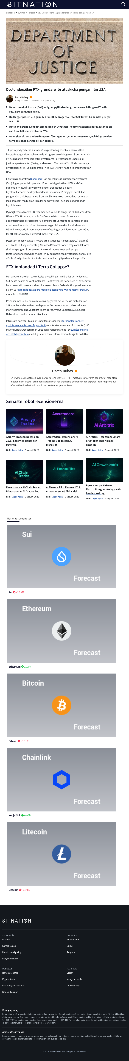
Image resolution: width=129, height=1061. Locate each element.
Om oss (6, 939)
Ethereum (14, 667)
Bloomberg (36, 179)
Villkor (70, 973)
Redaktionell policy (11, 952)
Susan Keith (17, 450)
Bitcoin (12, 741)
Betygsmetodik (10, 958)
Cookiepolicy (73, 985)
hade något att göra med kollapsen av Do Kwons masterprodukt (53, 290)
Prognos (71, 952)
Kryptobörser (9, 979)
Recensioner (73, 939)
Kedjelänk (14, 815)
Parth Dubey (62, 371)
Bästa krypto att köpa (13, 985)
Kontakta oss (9, 946)
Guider (70, 946)
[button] (123, 4)
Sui (10, 592)
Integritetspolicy (75, 979)
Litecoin (13, 890)
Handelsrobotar (10, 973)
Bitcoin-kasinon (10, 992)
